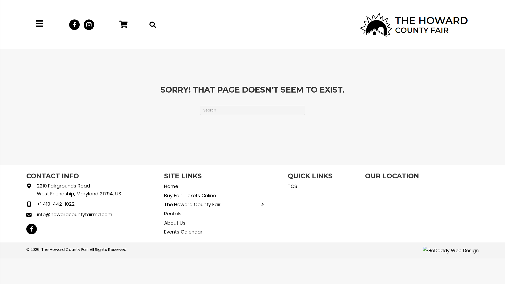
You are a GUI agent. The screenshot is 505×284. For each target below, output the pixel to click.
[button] (74, 24)
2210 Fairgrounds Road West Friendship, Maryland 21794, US (79, 189)
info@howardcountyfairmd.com (74, 214)
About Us (174, 223)
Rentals (172, 213)
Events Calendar (183, 232)
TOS (292, 186)
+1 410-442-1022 (56, 204)
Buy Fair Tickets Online (190, 195)
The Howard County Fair (192, 204)
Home (171, 186)
